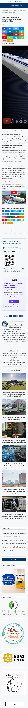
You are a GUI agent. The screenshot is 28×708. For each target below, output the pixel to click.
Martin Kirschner (9, 23)
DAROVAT (14, 301)
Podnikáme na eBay (12, 333)
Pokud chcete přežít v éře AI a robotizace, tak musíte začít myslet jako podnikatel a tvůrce (14, 466)
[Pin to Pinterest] (20, 316)
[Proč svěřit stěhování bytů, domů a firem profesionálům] (14, 407)
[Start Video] (14, 197)
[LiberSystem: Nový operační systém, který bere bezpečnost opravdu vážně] (14, 430)
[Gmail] (4, 40)
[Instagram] (4, 34)
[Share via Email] (22, 316)
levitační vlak (6, 231)
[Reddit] (21, 34)
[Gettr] (4, 37)
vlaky (20, 233)
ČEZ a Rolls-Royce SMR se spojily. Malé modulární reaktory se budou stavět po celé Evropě (14, 394)
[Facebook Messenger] (10, 28)
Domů (3, 10)
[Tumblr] (10, 34)
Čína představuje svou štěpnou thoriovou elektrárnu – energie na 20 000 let (14, 491)
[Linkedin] (10, 31)
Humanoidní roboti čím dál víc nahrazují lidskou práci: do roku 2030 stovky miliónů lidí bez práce (14, 516)
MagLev (14, 231)
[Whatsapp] (10, 37)
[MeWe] (16, 31)
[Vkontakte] (21, 28)
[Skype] (16, 37)
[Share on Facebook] (14, 316)
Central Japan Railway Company (10, 228)
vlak (15, 233)
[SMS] (21, 37)
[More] (10, 40)
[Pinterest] (16, 34)
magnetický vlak (7, 233)
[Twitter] (16, 28)
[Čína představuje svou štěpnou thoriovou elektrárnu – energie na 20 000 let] (14, 478)
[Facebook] (4, 28)
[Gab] (21, 31)
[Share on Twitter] (17, 316)
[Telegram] (4, 31)
